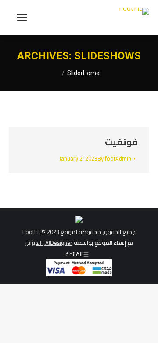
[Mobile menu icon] (22, 17)
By (114, 158)
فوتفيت (121, 142)
